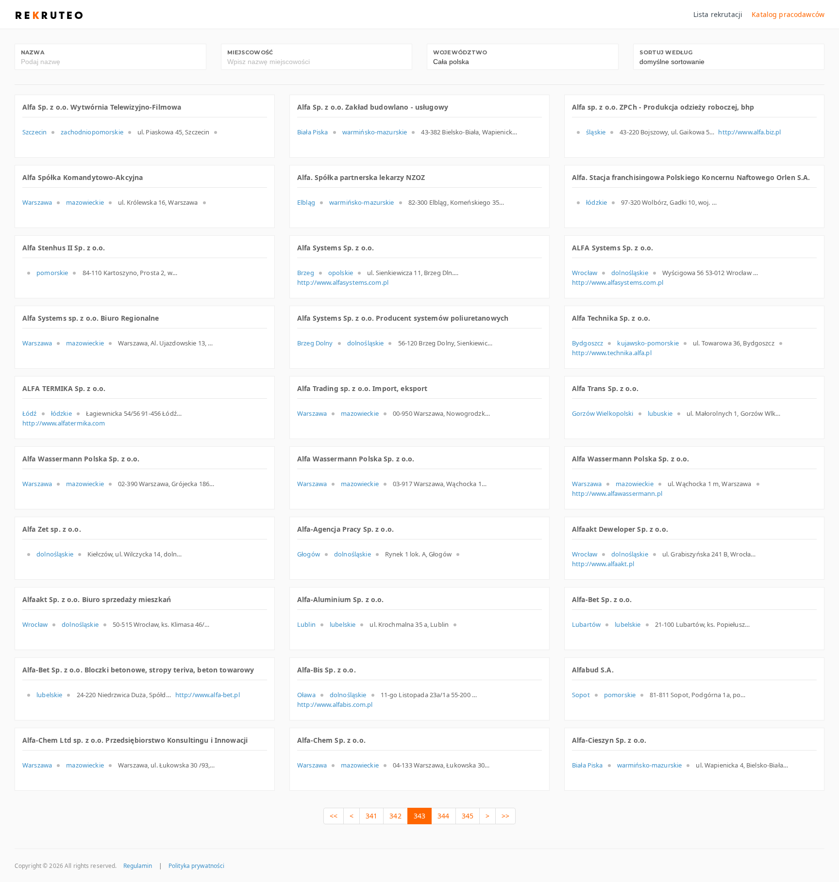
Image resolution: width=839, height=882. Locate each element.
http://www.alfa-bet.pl (207, 694)
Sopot (581, 694)
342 (395, 815)
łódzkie (596, 202)
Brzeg (305, 272)
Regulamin (137, 865)
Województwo (460, 52)
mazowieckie (85, 202)
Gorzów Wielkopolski (603, 413)
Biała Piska (312, 132)
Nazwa (32, 52)
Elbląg (306, 202)
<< (333, 815)
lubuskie (660, 413)
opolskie (340, 272)
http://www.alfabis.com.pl (335, 704)
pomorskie (52, 272)
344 (443, 815)
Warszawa (37, 202)
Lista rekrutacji (717, 14)
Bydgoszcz (587, 343)
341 (371, 815)
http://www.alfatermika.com (63, 423)
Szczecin (34, 132)
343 (419, 815)
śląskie (595, 132)
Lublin (306, 624)
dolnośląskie (629, 272)
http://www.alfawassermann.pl (617, 493)
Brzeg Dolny (315, 343)
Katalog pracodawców (788, 14)
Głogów (308, 554)
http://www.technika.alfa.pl (612, 352)
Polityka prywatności (196, 865)
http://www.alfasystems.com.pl (342, 282)
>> (505, 815)
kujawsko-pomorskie (648, 343)
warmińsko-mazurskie (374, 132)
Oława (306, 694)
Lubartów (586, 624)
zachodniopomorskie (92, 132)
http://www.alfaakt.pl (603, 563)
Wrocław (584, 272)
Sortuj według (666, 52)
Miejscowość (250, 52)
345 (467, 815)
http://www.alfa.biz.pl (749, 132)
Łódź (29, 413)
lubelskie (342, 624)
